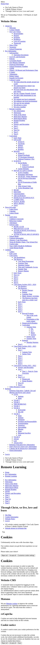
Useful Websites (23, 169)
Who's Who (13, 45)
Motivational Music (20, 118)
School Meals (14, 236)
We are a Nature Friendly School (25, 93)
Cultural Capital (14, 80)
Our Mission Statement (17, 62)
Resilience (17, 39)
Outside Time (22, 269)
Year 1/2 (16, 275)
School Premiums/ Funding (18, 66)
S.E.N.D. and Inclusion (17, 57)
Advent (16, 439)
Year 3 (16, 277)
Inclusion (17, 37)
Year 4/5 (21, 383)
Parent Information (15, 450)
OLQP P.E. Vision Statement (27, 176)
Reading (21, 149)
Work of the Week (20, 115)
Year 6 (16, 134)
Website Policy (10, 519)
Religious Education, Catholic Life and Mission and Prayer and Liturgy (22, 391)
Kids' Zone (13, 254)
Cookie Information (11, 517)
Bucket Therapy (27, 290)
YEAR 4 (17, 408)
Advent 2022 (18, 443)
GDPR (11, 68)
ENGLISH (17, 140)
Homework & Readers (29, 323)
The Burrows (18, 259)
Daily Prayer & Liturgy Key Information (23, 447)
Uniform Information (16, 238)
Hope (20, 431)
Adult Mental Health (16, 248)
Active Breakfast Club (25, 188)
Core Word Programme (26, 261)
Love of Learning (19, 41)
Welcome (12, 28)
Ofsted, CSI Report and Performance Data (23, 70)
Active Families (23, 172)
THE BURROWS (20, 404)
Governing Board (15, 61)
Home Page (5, 4)
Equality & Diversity (16, 78)
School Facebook (24, 155)
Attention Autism (23, 265)
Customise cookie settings (26, 555)
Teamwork (17, 43)
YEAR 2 (17, 402)
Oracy (16, 205)
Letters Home (14, 213)
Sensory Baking (23, 271)
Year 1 (16, 126)
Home (7, 472)
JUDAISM (21, 410)
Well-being (17, 113)
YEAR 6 (17, 437)
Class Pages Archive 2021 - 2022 (25, 365)
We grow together (20, 107)
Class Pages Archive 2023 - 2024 (25, 284)
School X (21, 142)
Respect (16, 35)
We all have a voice (20, 105)
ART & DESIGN (20, 196)
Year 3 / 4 (21, 377)
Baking (24, 292)
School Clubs (13, 225)
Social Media (22, 163)
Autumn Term (31, 327)
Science (33, 335)
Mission (20, 429)
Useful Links (13, 244)
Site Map (8, 515)
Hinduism (21, 419)
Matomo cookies (11, 603)
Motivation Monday (20, 117)
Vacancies (12, 47)
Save (19, 643)
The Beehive (22, 286)
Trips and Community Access (28, 267)
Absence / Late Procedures (18, 240)
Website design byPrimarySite (16, 528)
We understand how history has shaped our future (24, 87)
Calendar (12, 211)
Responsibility (18, 34)
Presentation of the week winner (32, 320)
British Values (14, 76)
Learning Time (23, 263)
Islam (20, 398)
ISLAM (20, 412)
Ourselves (21, 425)
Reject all (4, 555)
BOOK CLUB (19, 227)
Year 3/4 (16, 130)
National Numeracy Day (26, 159)
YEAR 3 (17, 406)
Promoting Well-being (25, 174)
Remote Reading (19, 120)
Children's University (16, 219)
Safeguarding (13, 53)
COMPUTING (19, 199)
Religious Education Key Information (22, 445)
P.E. (32, 329)
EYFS (16, 394)
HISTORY (17, 192)
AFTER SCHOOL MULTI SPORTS (26, 234)
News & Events (10, 207)
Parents (7, 215)
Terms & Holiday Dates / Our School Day (23, 242)
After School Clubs (24, 186)
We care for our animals (22, 103)
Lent (19, 435)
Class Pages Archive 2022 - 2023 (25, 346)
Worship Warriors (32, 342)
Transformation (23, 423)
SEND (16, 122)
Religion (25, 340)
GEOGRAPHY (19, 194)
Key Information (10, 51)
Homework (26, 379)
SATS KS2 (13, 217)
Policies (12, 59)
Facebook (21, 144)
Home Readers (27, 381)
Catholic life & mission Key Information (22, 448)
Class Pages (13, 255)
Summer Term (31, 338)
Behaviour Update (15, 221)
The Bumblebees (19, 257)
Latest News (13, 209)
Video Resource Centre (17, 387)
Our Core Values (15, 32)
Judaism (20, 396)
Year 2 (16, 128)
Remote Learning (15, 109)
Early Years (17, 138)
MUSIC (16, 190)
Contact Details (14, 30)
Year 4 (16, 279)
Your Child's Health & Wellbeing (20, 246)
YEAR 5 (17, 414)
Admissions (13, 74)
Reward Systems (27, 313)
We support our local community (25, 99)
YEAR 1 (17, 400)
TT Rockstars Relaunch (26, 157)
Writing (20, 145)
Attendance (13, 223)
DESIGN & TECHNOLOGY (24, 198)
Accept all (13, 555)
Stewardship (22, 427)
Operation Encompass (21, 55)
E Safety (12, 72)
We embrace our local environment (25, 101)
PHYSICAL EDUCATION (23, 171)
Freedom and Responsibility (27, 421)
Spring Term (30, 337)
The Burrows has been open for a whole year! (29, 299)
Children (8, 250)
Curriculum (13, 136)
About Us (8, 26)
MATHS (17, 151)
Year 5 (16, 132)
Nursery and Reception (21, 124)
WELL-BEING (19, 203)
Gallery (11, 252)
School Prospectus (15, 49)
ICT (32, 331)
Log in (7, 454)
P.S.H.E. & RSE (19, 201)
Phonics (20, 147)
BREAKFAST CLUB (21, 228)
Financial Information (16, 64)
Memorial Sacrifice (24, 433)
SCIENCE (17, 161)
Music (33, 333)
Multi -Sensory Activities (30, 296)
